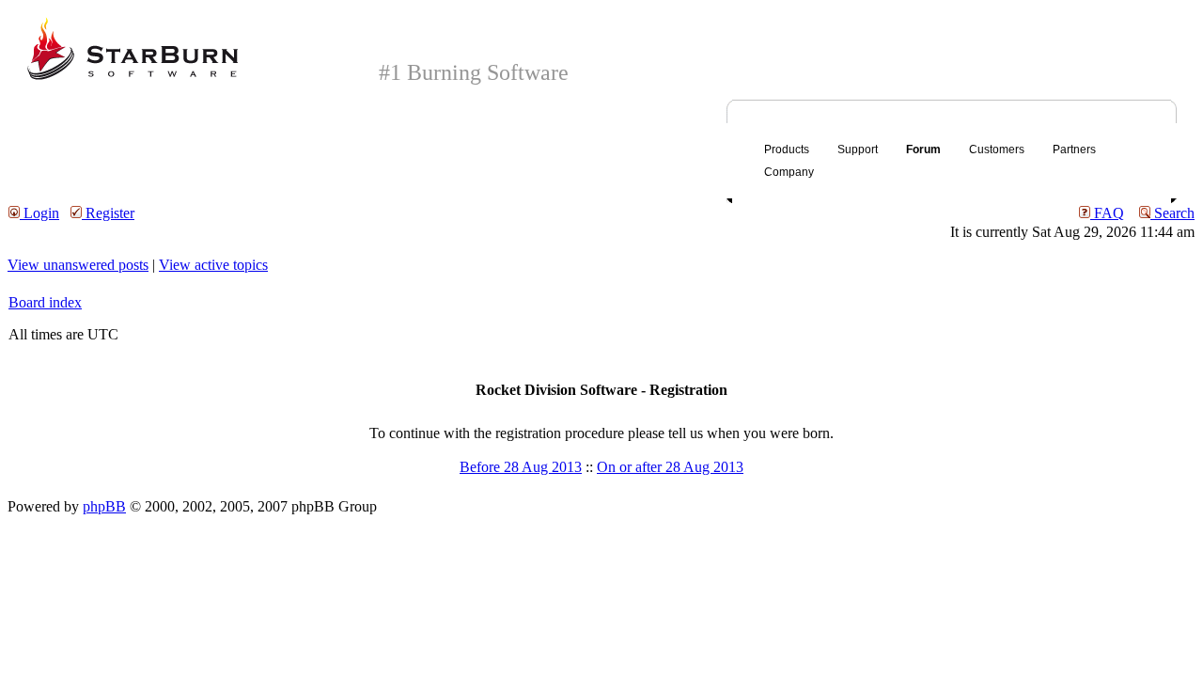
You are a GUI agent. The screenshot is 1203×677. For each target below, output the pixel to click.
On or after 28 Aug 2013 (670, 467)
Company (789, 172)
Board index (45, 302)
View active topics (213, 265)
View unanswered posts (78, 265)
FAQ (1107, 213)
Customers (996, 149)
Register (108, 213)
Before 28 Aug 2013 (521, 467)
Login (39, 213)
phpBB (104, 506)
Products (786, 149)
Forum (923, 149)
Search (1172, 213)
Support (857, 149)
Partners (1074, 149)
